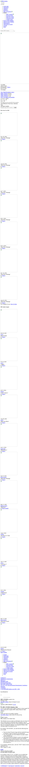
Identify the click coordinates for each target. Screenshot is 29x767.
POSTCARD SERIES (8, 20)
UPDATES (5, 7)
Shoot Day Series (10, 16)
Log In (14, 704)
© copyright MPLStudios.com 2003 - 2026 (10, 689)
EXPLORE (6, 6)
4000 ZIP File (4, 93)
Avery (2, 334)
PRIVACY (3, 680)
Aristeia (2, 591)
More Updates (4, 652)
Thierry (8, 87)
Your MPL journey (5, 714)
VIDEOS (5, 9)
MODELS (5, 10)
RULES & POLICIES (6, 682)
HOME (5, 654)
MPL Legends (9, 14)
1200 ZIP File (4, 96)
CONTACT (3, 677)
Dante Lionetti (5, 508)
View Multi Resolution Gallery (7, 92)
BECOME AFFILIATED (6, 684)
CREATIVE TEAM (7, 24)
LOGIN (5, 25)
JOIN (4, 27)
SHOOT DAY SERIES (8, 22)
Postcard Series (9, 15)
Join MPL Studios (5, 702)
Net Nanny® (11, 765)
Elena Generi (3, 477)
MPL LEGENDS (7, 11)
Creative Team (9, 19)
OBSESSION (6, 23)
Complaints (3, 687)
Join (1, 709)
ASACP (22, 765)
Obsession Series (10, 18)
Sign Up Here (14, 304)
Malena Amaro (4, 505)
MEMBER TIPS (4, 681)
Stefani (2, 391)
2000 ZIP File (4, 94)
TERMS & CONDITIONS (7, 679)
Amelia (2, 534)
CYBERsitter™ (4, 765)
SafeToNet (17, 765)
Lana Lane (3, 448)
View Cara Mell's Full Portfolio (7, 97)
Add (15, 107)
